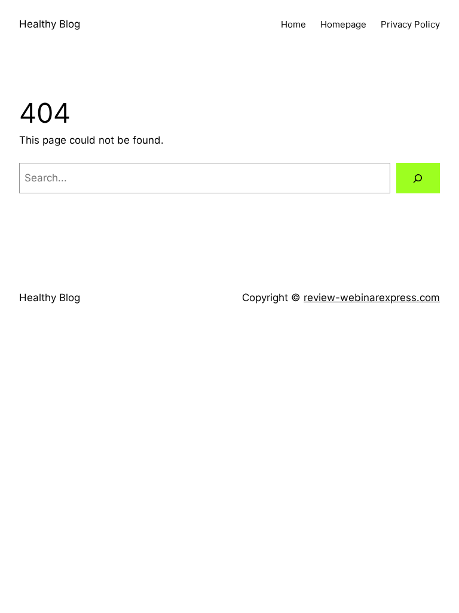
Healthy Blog (49, 24)
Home (293, 24)
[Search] (418, 178)
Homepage (343, 24)
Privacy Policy (410, 24)
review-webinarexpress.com (372, 298)
